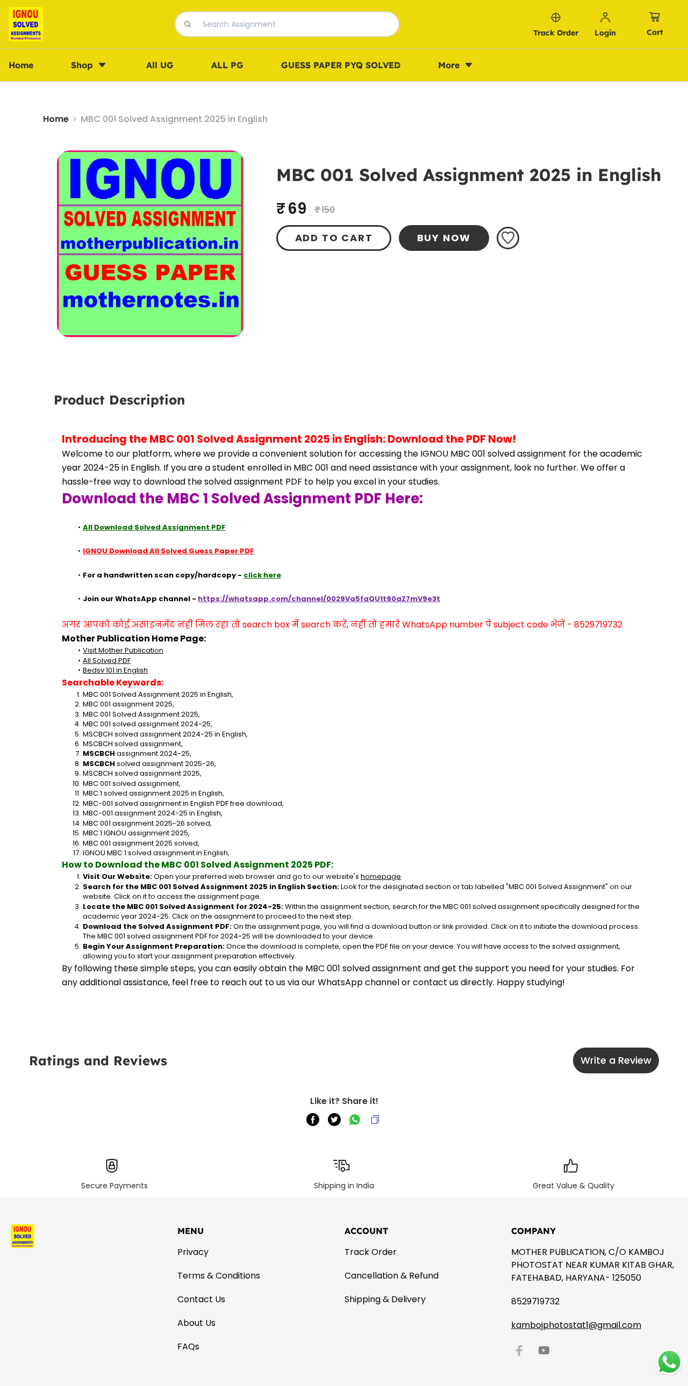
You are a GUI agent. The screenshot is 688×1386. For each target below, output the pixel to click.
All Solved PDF (107, 660)
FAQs (188, 1346)
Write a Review (615, 1060)
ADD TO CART (334, 237)
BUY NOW (444, 237)
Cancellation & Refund (392, 1275)
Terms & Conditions (218, 1275)
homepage (381, 876)
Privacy (193, 1252)
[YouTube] (544, 1350)
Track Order (371, 1252)
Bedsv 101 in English (115, 670)
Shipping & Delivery (385, 1299)
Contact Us (201, 1299)
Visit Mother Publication (123, 650)
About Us (196, 1323)
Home (56, 119)
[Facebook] (519, 1350)
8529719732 (535, 1301)
